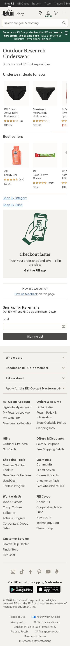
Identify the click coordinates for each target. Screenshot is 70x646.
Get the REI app (35, 270)
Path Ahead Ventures (50, 486)
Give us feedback (26, 294)
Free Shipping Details (50, 449)
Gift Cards (9, 449)
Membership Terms (35, 636)
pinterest (39, 572)
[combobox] (35, 23)
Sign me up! (35, 336)
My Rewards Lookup (16, 412)
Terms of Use (17, 616)
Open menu (63, 13)
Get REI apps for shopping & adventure (35, 582)
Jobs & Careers (12, 502)
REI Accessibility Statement (35, 640)
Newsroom (43, 517)
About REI (43, 502)
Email (6, 319)
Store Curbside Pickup (51, 422)
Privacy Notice (18, 621)
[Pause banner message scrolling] (66, 33)
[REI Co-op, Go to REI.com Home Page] (8, 13)
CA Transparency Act (47, 631)
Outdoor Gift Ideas (15, 443)
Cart (56, 13)
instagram (13, 572)
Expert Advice (45, 469)
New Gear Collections (17, 475)
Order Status (44, 407)
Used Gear (10, 480)
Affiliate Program (14, 518)
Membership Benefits (17, 423)
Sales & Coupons (47, 443)
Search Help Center (16, 544)
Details (53, 311)
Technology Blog (47, 522)
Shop (20, 14)
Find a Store (10, 549)
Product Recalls (20, 631)
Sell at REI (9, 512)
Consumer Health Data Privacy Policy (35, 626)
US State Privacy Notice (46, 621)
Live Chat (9, 554)
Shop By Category (15, 198)
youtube (48, 572)
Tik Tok (22, 572)
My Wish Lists (11, 418)
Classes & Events (47, 475)
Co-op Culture (12, 507)
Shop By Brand (12, 204)
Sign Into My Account (17, 407)
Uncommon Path (47, 480)
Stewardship (44, 528)
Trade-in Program (14, 486)
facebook (31, 572)
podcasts (57, 572)
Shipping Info (45, 428)
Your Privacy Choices (48, 616)
